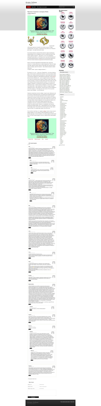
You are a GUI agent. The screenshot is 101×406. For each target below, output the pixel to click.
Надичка (30, 314)
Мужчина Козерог (63, 125)
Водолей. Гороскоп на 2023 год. (65, 75)
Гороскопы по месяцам (64, 100)
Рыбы (61, 139)
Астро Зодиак (31, 2)
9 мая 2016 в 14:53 (31, 262)
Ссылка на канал (42, 34)
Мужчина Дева (62, 124)
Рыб (40, 59)
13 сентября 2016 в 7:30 (34, 351)
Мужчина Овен (62, 128)
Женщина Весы (62, 104)
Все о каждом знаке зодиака (65, 401)
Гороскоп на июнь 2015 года (64, 90)
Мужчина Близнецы (63, 120)
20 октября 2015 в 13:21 (32, 179)
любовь (44, 111)
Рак (60, 138)
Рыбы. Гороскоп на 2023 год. (65, 74)
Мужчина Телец (62, 134)
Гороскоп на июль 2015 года (64, 89)
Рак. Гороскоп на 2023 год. (64, 84)
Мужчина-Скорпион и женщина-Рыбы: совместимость (38, 12)
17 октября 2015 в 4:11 (32, 147)
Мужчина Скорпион (63, 132)
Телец (61, 143)
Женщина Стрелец (63, 115)
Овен (61, 137)
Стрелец (61, 142)
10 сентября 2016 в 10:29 (33, 307)
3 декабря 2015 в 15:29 (32, 206)
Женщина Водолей (63, 105)
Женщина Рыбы (62, 113)
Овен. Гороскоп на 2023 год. (64, 88)
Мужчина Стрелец (63, 133)
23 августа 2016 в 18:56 (32, 315)
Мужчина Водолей (63, 123)
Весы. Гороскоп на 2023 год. (64, 80)
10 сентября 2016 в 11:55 (32, 326)
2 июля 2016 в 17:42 (31, 276)
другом (54, 76)
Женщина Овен (62, 110)
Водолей (61, 99)
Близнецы (62, 96)
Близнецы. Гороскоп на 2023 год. (65, 85)
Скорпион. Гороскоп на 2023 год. (65, 79)
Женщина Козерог (63, 108)
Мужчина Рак (62, 129)
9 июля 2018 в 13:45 (31, 366)
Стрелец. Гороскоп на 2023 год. (65, 78)
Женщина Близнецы (63, 103)
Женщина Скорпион (63, 114)
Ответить (31, 165)
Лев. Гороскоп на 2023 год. (64, 83)
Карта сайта (72, 401)
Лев (60, 119)
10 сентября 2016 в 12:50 (33, 332)
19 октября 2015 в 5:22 (34, 168)
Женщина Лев (62, 109)
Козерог (61, 118)
